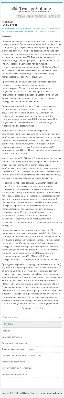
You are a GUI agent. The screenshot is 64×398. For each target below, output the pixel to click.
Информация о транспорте (13, 29)
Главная (21, 16)
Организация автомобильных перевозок (21, 355)
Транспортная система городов (17, 349)
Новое (30, 16)
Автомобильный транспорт (15, 343)
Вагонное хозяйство (12, 337)
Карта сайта (54, 16)
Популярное (41, 16)
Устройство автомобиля (13, 361)
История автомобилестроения (17, 368)
